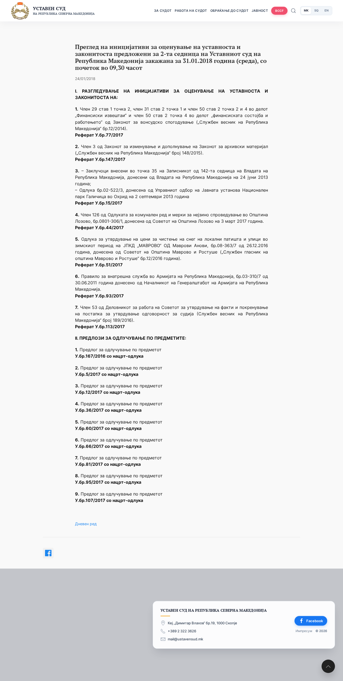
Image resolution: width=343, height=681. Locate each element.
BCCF (279, 11)
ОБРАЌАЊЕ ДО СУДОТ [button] (229, 11)
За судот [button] (163, 11)
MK (306, 10)
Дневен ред (86, 523)
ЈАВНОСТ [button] (260, 11)
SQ (316, 10)
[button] (328, 666)
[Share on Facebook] (48, 553)
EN (327, 10)
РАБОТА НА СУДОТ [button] (191, 11)
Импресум (304, 631)
